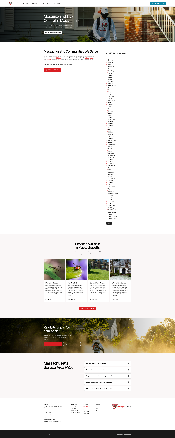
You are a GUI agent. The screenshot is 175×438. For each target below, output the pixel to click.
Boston (110, 117)
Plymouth (48, 59)
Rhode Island (86, 411)
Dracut (110, 199)
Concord (110, 174)
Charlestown (112, 155)
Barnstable (111, 96)
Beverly (110, 109)
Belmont (110, 102)
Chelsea (110, 161)
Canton (110, 147)
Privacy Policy (119, 434)
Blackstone (111, 113)
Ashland (110, 79)
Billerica (110, 111)
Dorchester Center (113, 193)
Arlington (110, 75)
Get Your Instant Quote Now (53, 32)
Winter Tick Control (75, 410)
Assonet (110, 81)
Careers (97, 408)
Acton (109, 64)
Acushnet (111, 67)
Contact (59, 3)
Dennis (110, 184)
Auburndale (111, 90)
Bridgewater (111, 130)
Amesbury (111, 71)
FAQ (96, 410)
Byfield (110, 142)
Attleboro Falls (112, 86)
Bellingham (111, 100)
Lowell (91, 58)
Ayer (109, 94)
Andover (110, 73)
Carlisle (110, 149)
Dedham (110, 182)
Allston (110, 69)
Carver (110, 151)
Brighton (110, 132)
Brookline (111, 136)
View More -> (49, 299)
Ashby (110, 77)
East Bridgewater (113, 208)
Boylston (110, 123)
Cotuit (110, 176)
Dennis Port (111, 187)
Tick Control (73, 408)
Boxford (110, 121)
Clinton (110, 170)
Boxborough (111, 119)
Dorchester (111, 191)
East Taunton (112, 218)
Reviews (97, 412)
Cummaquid (111, 178)
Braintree (110, 126)
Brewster (110, 128)
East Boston (111, 206)
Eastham (110, 214)
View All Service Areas (86, 407)
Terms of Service (127, 434)
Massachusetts (86, 409)
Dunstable (111, 201)
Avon (109, 92)
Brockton (110, 134)
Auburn (110, 88)
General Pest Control (75, 412)
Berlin (109, 107)
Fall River (58, 58)
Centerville (111, 153)
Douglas (110, 195)
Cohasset (111, 172)
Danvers (110, 180)
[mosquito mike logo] (14, 3)
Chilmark (110, 168)
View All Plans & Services (87, 308)
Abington (110, 62)
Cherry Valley (112, 163)
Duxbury (110, 204)
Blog (53, 3)
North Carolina (86, 413)
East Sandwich (112, 216)
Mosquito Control (74, 406)
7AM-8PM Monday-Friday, (49, 419)
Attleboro (110, 83)
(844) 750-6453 (47, 412)
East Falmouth (112, 210)
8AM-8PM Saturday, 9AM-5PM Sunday (52, 421)
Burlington (111, 138)
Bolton (110, 115)
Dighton (110, 189)
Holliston (87, 58)
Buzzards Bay (112, 140)
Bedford (110, 98)
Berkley (110, 104)
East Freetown (112, 212)
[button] (25, 3)
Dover (110, 197)
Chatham (111, 157)
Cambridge (111, 144)
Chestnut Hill (111, 166)
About (97, 406)
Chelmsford (111, 159)
